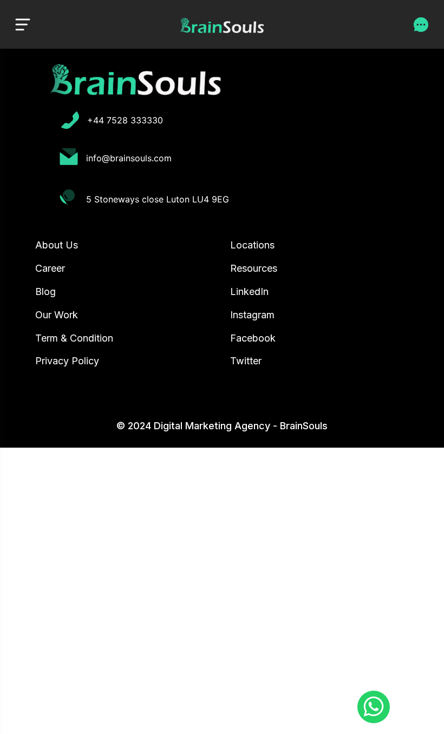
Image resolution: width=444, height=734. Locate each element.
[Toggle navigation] (23, 24)
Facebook (253, 338)
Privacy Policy (67, 360)
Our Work (56, 314)
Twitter (246, 360)
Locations (252, 245)
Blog (45, 291)
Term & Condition (74, 338)
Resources (253, 268)
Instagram (252, 314)
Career (50, 268)
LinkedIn (249, 291)
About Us (56, 245)
